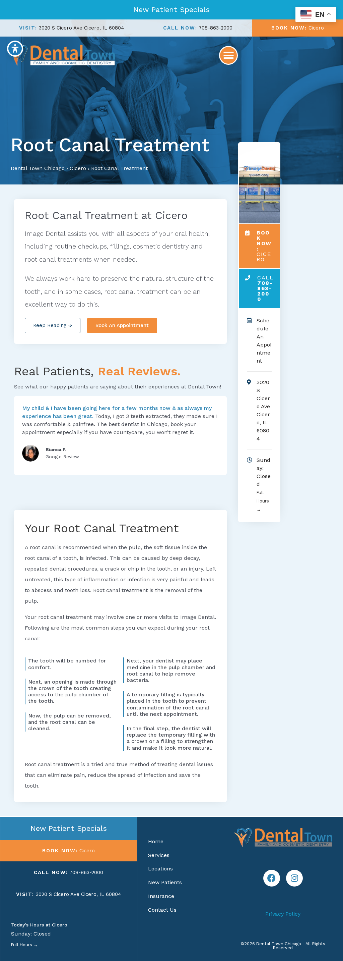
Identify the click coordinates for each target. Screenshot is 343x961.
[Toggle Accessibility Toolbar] (15, 49)
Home (155, 841)
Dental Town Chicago (38, 168)
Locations (160, 868)
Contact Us (162, 910)
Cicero (78, 168)
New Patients (165, 882)
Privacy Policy (282, 914)
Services (158, 855)
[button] (228, 55)
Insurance (161, 896)
